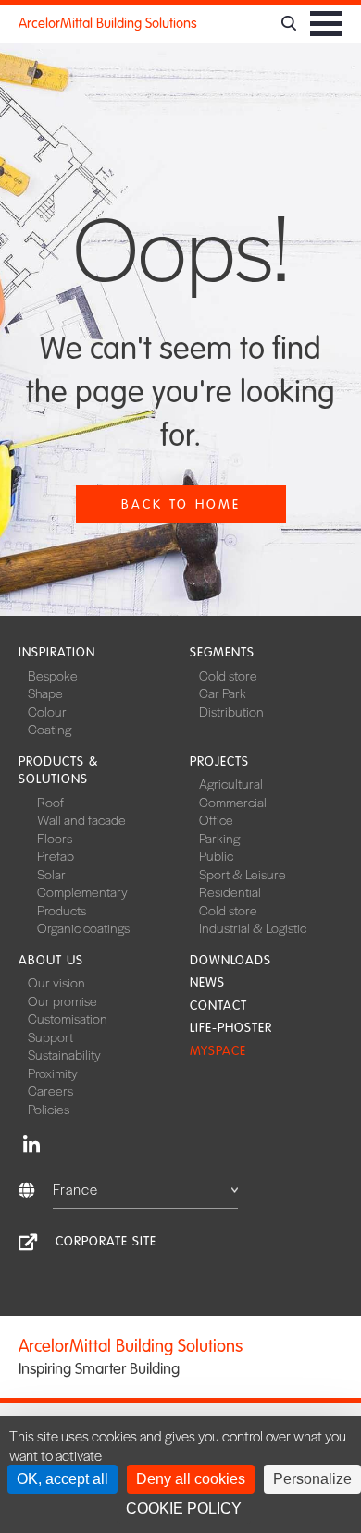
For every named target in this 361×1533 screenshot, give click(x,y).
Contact (218, 1005)
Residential (230, 891)
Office (216, 819)
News (207, 982)
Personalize (312, 1479)
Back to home (181, 504)
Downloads (230, 960)
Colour (47, 711)
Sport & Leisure (242, 874)
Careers (50, 1090)
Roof (50, 801)
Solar (51, 874)
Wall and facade (81, 819)
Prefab (55, 855)
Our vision (56, 982)
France (75, 1188)
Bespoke (53, 675)
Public (216, 855)
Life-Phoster (231, 1028)
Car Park (222, 692)
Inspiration (57, 652)
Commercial (233, 801)
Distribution (231, 711)
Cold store (228, 675)
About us (51, 960)
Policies (48, 1108)
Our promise (62, 1000)
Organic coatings (83, 927)
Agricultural (231, 783)
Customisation (67, 1018)
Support (50, 1036)
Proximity (53, 1072)
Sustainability (64, 1054)
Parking (219, 837)
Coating (49, 728)
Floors (54, 837)
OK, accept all (62, 1479)
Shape (45, 692)
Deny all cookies (190, 1479)
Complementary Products (82, 900)
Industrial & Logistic (252, 927)
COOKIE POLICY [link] (184, 1508)
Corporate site (106, 1241)
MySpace (218, 1051)
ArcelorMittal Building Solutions (108, 23)
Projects (219, 761)
